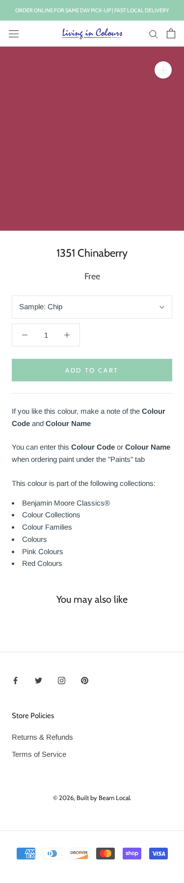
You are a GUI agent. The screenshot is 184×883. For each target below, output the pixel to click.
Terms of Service (39, 754)
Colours (34, 539)
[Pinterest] (84, 680)
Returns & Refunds (42, 737)
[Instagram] (61, 680)
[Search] (153, 33)
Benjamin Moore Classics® (66, 503)
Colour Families (47, 527)
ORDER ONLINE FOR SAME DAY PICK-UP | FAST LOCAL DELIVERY (92, 10)
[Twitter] (38, 680)
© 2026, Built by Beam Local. (92, 798)
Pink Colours (42, 551)
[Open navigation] (14, 33)
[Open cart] (171, 33)
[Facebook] (15, 680)
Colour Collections (51, 514)
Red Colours (42, 563)
